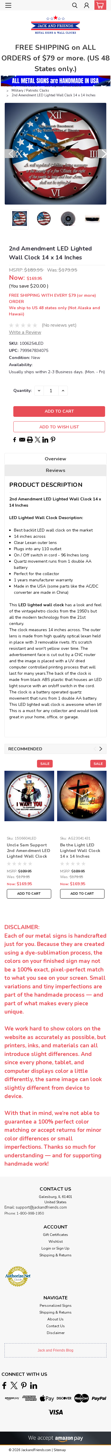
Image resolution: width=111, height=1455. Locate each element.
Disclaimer (56, 1332)
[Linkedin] (45, 440)
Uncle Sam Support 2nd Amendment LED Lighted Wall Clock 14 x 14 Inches (28, 851)
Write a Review (25, 332)
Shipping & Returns (55, 1255)
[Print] (30, 440)
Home (8, 85)
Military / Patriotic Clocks (30, 90)
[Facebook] (14, 440)
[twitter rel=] (14, 1385)
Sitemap (60, 1450)
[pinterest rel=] (24, 1385)
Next (102, 153)
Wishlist (56, 1241)
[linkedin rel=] (33, 1385)
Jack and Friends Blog (55, 1350)
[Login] (86, 6)
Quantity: (22, 390)
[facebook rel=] (4, 1385)
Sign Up (63, 1248)
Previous (8, 153)
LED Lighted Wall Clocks (62, 85)
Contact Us (55, 1326)
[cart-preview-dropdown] (99, 5)
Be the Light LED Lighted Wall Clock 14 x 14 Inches (80, 850)
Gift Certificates (55, 1234)
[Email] (22, 440)
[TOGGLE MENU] (8, 5)
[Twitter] (38, 440)
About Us (55, 1319)
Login (46, 1248)
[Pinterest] (53, 440)
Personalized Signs (56, 1305)
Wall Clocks (28, 85)
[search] (74, 6)
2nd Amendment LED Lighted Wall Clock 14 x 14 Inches (53, 95)
